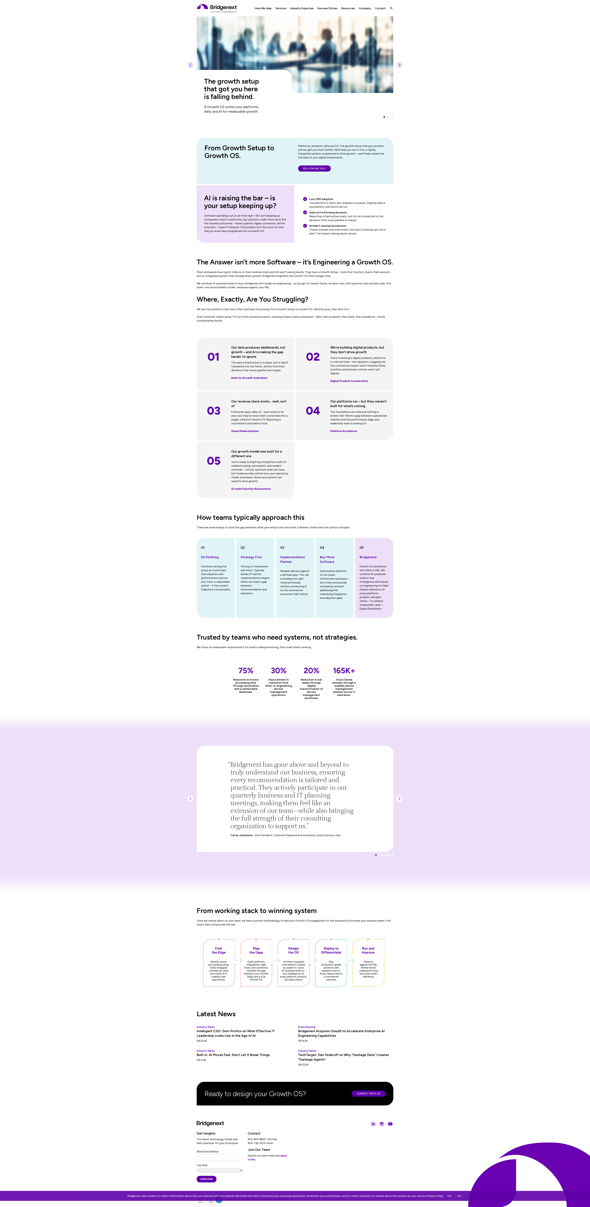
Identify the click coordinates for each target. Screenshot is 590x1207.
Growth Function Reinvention (251, 488)
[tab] (384, 117)
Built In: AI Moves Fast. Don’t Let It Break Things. (233, 1055)
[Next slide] (399, 65)
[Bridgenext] (217, 8)
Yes (449, 1195)
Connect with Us (368, 1093)
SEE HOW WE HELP (314, 168)
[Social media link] (373, 1124)
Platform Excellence (343, 431)
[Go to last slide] (190, 65)
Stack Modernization (245, 431)
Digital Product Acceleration (349, 381)
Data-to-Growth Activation (249, 377)
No (459, 1195)
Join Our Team (259, 1150)
